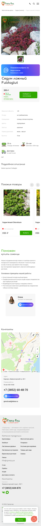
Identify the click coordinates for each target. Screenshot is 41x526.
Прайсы (4, 468)
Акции (4, 471)
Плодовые (23, 442)
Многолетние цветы (27, 439)
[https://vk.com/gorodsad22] (3, 493)
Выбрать (26, 233)
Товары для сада (26, 450)
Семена (22, 454)
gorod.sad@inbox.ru (11, 401)
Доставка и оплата (8, 475)
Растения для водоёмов (28, 446)
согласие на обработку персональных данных (21, 512)
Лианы (4, 457)
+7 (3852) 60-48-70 (16, 390)
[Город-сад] (7, 3)
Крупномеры (6, 439)
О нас (4, 465)
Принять (20, 520)
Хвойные (5, 442)
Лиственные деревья (9, 446)
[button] (32, 185)
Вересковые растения (9, 454)
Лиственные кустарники (10, 450)
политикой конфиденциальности (25, 513)
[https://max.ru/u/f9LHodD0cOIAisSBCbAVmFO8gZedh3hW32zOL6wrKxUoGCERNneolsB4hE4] (7, 493)
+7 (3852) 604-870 (11, 488)
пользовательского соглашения (24, 515)
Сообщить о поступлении (27, 95)
